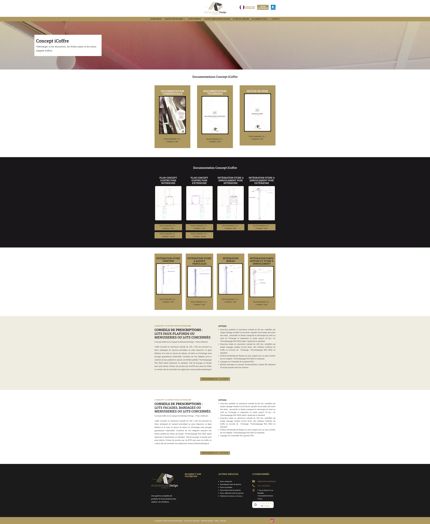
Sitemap (223, 521)
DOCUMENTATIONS (259, 19)
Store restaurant (226, 481)
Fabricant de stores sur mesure (231, 496)
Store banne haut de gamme (230, 490)
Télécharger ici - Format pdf (172, 140)
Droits (190, 521)
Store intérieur (194, 19)
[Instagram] (272, 520)
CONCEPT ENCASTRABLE (173, 19)
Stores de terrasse (241, 19)
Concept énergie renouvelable (217, 19)
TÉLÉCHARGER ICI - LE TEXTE (215, 379)
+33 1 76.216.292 (263, 486)
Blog (216, 521)
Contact (276, 19)
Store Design (155, 19)
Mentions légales (207, 521)
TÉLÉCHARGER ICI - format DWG (168, 235)
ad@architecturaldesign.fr (266, 481)
